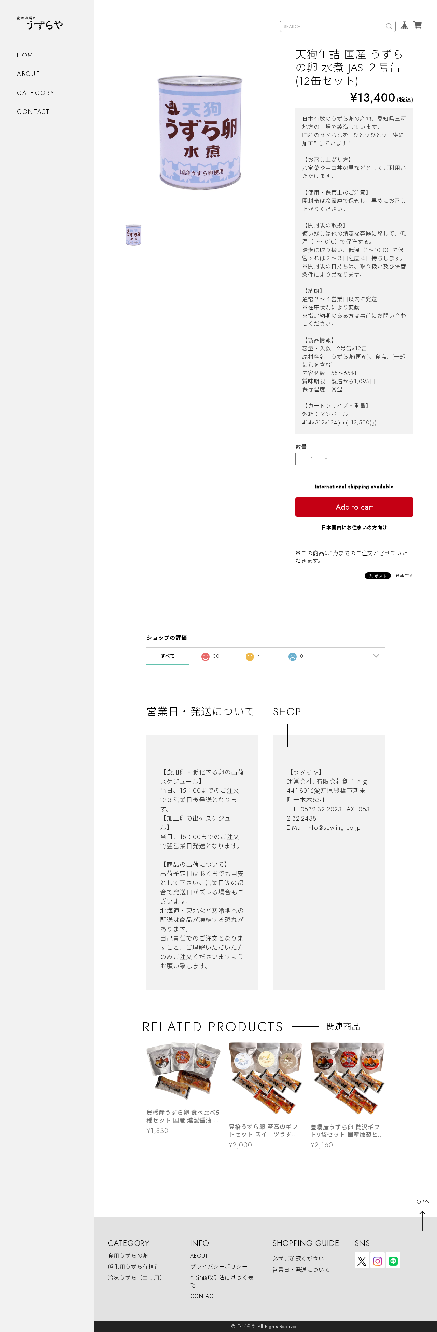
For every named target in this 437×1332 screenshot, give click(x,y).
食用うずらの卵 (128, 1256)
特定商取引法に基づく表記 (222, 1281)
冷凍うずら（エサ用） (137, 1278)
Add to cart (354, 507)
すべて (167, 656)
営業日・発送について (301, 1270)
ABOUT (29, 73)
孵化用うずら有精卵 (134, 1267)
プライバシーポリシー (219, 1267)
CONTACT (34, 111)
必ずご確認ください (298, 1259)
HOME (27, 55)
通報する (404, 576)
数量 (301, 447)
